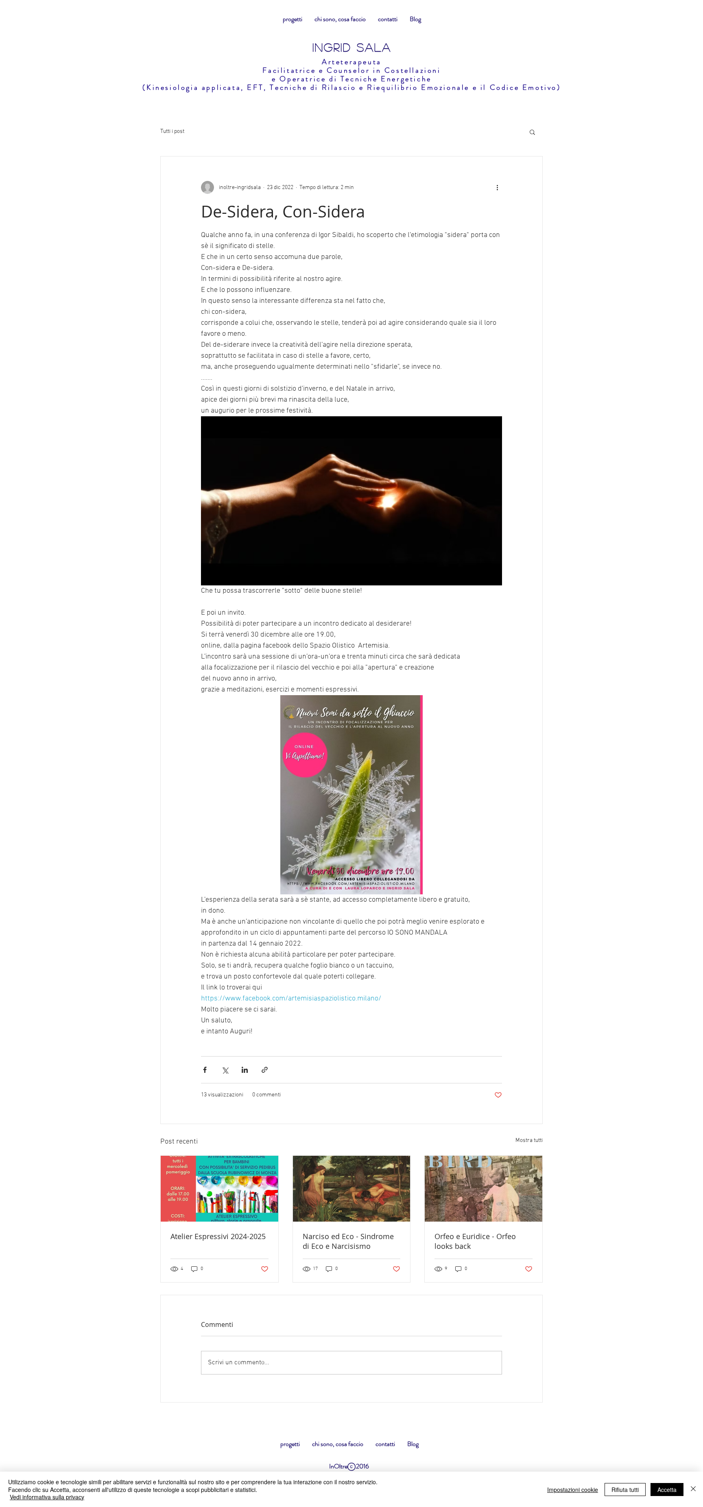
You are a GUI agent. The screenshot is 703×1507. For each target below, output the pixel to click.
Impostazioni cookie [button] (572, 1489)
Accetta (667, 1489)
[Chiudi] (693, 1489)
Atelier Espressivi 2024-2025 (218, 1236)
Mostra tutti (529, 1140)
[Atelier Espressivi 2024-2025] (219, 1189)
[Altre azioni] (497, 187)
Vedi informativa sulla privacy (47, 1497)
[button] (532, 131)
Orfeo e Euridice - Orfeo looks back (475, 1241)
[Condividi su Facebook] (205, 1070)
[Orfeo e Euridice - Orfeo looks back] (483, 1189)
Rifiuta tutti (625, 1489)
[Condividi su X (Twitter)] (225, 1070)
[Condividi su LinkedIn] (245, 1070)
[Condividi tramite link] (265, 1070)
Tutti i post (172, 131)
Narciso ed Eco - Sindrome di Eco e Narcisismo (348, 1241)
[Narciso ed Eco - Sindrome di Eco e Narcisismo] (351, 1189)
